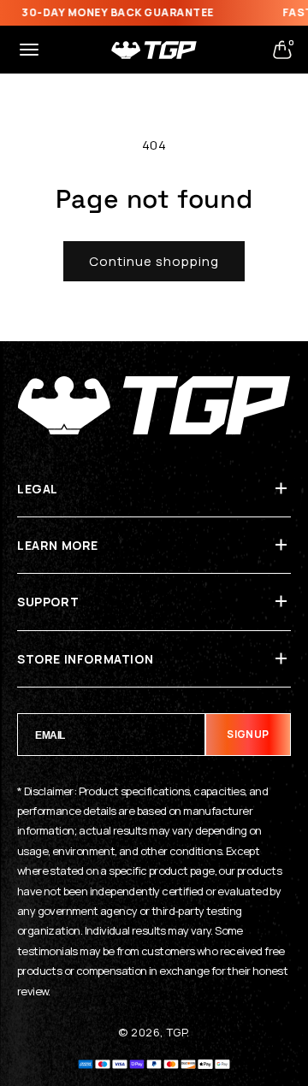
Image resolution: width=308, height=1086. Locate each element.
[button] (29, 49)
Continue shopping (154, 261)
